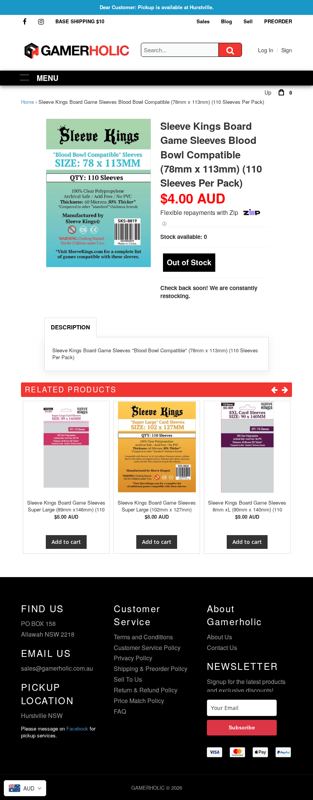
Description (70, 327)
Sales (203, 21)
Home (27, 101)
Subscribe (242, 727)
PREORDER (278, 21)
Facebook (77, 728)
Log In (265, 50)
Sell (248, 21)
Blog (226, 21)
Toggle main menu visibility (24, 76)
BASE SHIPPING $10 (79, 21)
